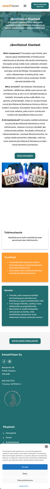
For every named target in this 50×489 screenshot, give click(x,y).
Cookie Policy (24, 486)
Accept (25, 467)
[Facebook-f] (4, 361)
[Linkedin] (9, 361)
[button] (46, 446)
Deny (25, 473)
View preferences (25, 480)
